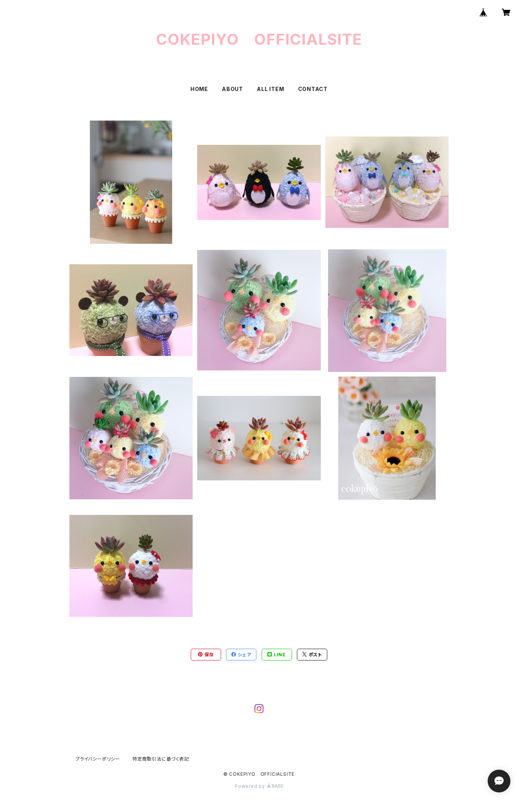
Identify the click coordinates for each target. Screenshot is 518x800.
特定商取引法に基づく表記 (160, 759)
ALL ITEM (270, 89)
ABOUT (232, 89)
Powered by (251, 786)
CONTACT (313, 89)
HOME (199, 89)
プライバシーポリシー (97, 759)
